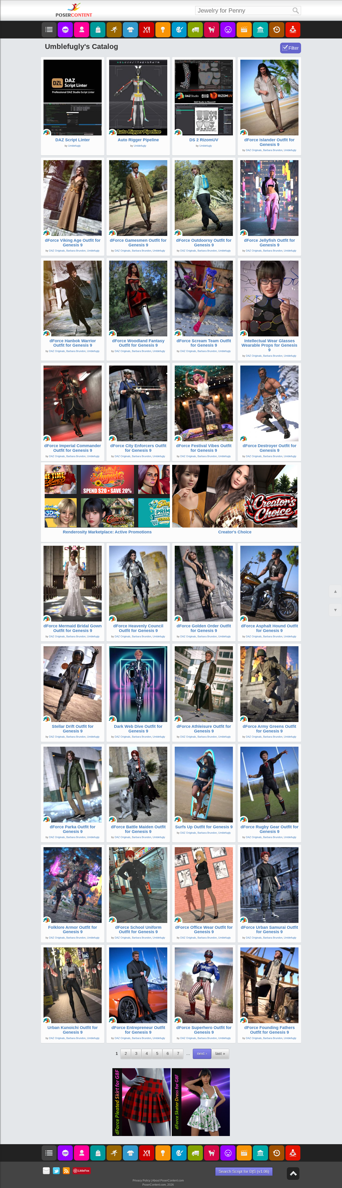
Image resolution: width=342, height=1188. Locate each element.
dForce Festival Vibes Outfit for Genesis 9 (203, 448)
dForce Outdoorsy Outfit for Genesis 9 (203, 242)
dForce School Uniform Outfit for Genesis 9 (138, 929)
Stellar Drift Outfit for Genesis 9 (73, 728)
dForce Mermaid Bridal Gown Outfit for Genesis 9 (73, 628)
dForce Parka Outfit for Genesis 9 (72, 829)
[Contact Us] (46, 1171)
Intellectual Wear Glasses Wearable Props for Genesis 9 (269, 345)
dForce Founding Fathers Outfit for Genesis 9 (269, 1030)
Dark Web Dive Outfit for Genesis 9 (138, 728)
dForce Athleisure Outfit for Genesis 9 (204, 728)
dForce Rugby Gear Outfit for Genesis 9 (269, 829)
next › (202, 1053)
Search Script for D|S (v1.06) (244, 1171)
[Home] (74, 10)
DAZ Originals (254, 150)
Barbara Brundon (272, 150)
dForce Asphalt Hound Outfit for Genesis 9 (269, 628)
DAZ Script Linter (72, 140)
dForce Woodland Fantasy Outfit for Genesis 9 (138, 343)
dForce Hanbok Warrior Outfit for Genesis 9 (73, 343)
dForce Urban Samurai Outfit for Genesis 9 (269, 929)
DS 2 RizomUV (203, 140)
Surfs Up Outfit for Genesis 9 (204, 827)
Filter (293, 48)
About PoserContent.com (168, 1180)
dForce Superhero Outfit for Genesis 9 (203, 1030)
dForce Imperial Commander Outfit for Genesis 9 (72, 448)
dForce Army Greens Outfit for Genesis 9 (269, 728)
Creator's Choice (234, 532)
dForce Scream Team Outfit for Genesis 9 (204, 343)
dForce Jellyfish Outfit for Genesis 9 (269, 242)
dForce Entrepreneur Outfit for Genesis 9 (138, 1030)
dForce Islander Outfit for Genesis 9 (269, 142)
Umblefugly (74, 145)
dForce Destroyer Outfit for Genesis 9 (269, 448)
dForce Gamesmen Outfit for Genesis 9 (138, 242)
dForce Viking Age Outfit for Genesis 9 (73, 242)
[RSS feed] (66, 1171)
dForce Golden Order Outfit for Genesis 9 (204, 628)
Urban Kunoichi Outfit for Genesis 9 (72, 1030)
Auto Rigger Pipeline (138, 140)
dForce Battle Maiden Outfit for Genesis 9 (138, 829)
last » (220, 1053)
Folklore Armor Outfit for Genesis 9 (72, 929)
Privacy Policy (141, 1180)
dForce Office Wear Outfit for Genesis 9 (204, 929)
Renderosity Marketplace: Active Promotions (107, 532)
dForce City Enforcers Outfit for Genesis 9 (138, 448)
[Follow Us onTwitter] (56, 1171)
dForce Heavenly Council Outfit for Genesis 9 (138, 628)
